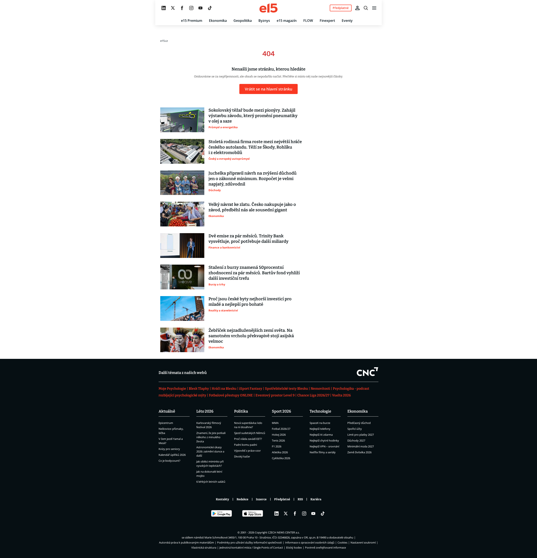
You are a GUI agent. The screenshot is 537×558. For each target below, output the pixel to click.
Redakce (242, 499)
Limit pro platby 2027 (360, 434)
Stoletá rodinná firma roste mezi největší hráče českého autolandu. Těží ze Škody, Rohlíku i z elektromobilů (255, 147)
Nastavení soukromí (363, 542)
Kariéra (315, 499)
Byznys (264, 20)
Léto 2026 (205, 411)
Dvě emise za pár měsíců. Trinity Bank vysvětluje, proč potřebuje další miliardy (248, 238)
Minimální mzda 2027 (360, 446)
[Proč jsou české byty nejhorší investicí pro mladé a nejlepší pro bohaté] (182, 308)
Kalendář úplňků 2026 (172, 455)
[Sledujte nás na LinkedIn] (163, 8)
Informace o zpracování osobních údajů (309, 542)
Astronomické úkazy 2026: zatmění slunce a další (210, 451)
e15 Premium (191, 20)
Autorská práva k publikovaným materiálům (186, 542)
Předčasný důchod (359, 423)
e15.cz (164, 41)
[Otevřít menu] (374, 8)
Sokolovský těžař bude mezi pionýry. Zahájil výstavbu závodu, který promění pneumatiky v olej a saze (253, 116)
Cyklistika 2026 (281, 458)
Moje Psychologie (172, 389)
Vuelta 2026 (341, 395)
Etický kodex (294, 547)
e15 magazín (287, 20)
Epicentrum (166, 423)
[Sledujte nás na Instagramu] (191, 8)
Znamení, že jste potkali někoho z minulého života (210, 437)
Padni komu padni (245, 445)
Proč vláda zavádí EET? (248, 439)
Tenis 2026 (278, 440)
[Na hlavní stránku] (268, 8)
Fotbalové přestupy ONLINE (231, 395)
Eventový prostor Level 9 (275, 395)
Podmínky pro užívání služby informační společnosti (249, 542)
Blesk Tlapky (199, 389)
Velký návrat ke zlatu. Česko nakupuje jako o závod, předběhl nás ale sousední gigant (252, 207)
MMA (275, 423)
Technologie (320, 411)
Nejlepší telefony (320, 429)
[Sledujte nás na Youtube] (200, 8)
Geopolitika (242, 20)
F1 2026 (276, 446)
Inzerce (261, 499)
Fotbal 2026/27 (281, 429)
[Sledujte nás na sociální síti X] (172, 8)
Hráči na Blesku (224, 389)
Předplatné (282, 499)
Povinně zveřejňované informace (325, 547)
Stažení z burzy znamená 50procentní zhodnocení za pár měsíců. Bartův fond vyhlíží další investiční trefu (254, 273)
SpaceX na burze (320, 423)
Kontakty (222, 499)
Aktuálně (167, 411)
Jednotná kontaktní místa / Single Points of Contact (251, 547)
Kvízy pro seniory (169, 449)
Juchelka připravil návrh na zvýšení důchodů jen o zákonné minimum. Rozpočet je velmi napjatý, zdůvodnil (253, 179)
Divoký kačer (242, 456)
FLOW (308, 20)
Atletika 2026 (280, 452)
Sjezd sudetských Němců (249, 433)
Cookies (342, 542)
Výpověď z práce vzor (247, 450)
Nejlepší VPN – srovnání (324, 446)
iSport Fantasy (250, 389)
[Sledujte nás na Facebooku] (182, 8)
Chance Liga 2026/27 (313, 395)
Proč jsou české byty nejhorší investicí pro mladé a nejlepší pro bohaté (250, 301)
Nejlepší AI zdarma (321, 434)
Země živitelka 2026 (359, 452)
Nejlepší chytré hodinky (324, 440)
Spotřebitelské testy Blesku (286, 389)
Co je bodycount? (169, 461)
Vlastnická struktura (203, 547)
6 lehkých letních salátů (210, 482)
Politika (241, 411)
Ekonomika (218, 20)
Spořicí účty (354, 429)
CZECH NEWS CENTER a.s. (284, 532)
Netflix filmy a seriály (323, 452)
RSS (300, 499)
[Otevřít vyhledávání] (366, 8)
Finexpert (327, 20)
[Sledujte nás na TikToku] (209, 8)
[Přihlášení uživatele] (357, 8)
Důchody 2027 (356, 440)
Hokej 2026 (279, 434)
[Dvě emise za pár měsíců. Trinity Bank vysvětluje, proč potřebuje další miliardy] (182, 245)
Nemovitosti (320, 389)
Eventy (347, 20)
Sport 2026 (281, 411)
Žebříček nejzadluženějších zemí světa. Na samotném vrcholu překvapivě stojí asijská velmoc (251, 336)
